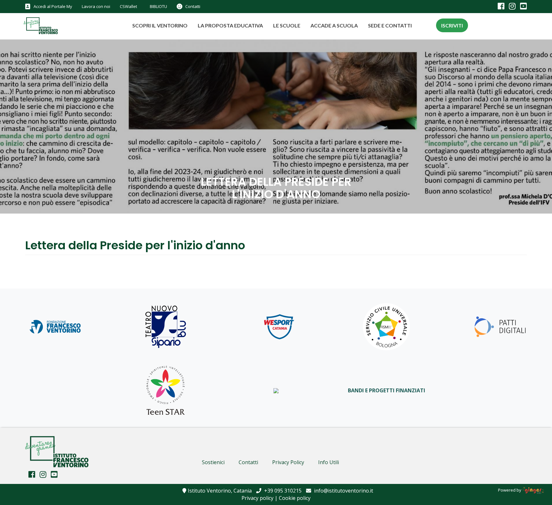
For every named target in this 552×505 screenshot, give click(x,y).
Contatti (192, 6)
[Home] (37, 26)
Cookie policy (294, 497)
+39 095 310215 (282, 490)
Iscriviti (452, 25)
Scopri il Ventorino (160, 25)
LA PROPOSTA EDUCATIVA (230, 25)
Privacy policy (257, 497)
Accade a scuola (334, 25)
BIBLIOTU (158, 6)
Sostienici (213, 462)
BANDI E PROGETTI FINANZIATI (386, 390)
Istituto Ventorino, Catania (220, 490)
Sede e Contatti (390, 25)
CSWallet (128, 6)
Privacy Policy (288, 462)
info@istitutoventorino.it (343, 490)
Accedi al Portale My (53, 6)
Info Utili (328, 462)
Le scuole (286, 25)
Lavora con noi (96, 6)
